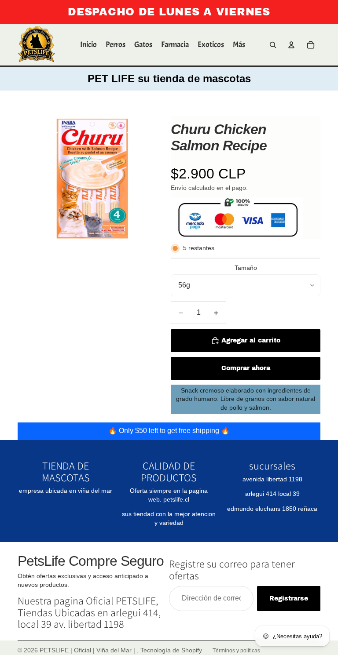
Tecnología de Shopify (171, 650)
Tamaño (246, 267)
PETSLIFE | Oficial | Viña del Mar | (88, 650)
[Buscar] (273, 45)
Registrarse (288, 598)
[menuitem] (239, 45)
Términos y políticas (236, 651)
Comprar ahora (245, 368)
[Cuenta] (291, 45)
